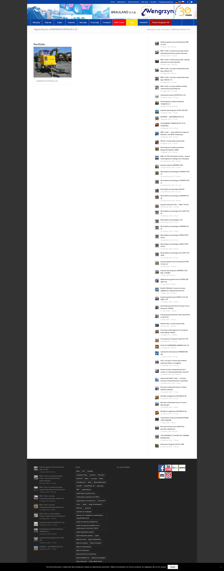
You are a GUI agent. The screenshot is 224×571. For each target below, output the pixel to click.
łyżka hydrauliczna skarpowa (86, 554)
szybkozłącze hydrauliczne (85, 493)
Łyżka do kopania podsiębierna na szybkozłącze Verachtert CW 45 (88, 526)
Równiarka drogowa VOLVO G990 (172, 444)
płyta (89, 482)
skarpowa (100, 486)
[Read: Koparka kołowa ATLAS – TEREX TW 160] (157, 206)
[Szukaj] (188, 22)
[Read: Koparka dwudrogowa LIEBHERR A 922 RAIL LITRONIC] (157, 272)
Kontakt (153, 2)
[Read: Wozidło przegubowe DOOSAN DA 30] (157, 397)
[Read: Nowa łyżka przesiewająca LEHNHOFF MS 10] (157, 173)
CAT (83, 471)
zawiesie (88, 508)
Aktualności (121, 2)
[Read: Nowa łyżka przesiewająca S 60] (157, 221)
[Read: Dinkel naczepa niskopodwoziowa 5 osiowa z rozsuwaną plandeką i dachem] (157, 371)
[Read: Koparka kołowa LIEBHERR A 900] (157, 166)
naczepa (94, 478)
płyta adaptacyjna (100, 482)
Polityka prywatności (166, 2)
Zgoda (172, 567)
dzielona (93, 475)
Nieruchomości (133, 2)
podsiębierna (80, 482)
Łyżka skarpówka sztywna (85, 532)
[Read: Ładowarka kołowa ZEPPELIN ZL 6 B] (157, 96)
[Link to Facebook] (188, 2)
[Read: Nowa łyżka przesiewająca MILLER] (157, 190)
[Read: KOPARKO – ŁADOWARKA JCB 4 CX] (157, 118)
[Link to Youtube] (192, 2)
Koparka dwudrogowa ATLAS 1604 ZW (173, 110)
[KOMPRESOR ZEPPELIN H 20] (53, 62)
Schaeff (78, 486)
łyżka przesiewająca (98, 558)
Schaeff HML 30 (89, 486)
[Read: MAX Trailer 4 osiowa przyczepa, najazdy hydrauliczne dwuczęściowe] (157, 61)
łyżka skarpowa (81, 561)
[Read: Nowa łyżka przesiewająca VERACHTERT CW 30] (157, 236)
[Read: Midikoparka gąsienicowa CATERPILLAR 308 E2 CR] (157, 280)
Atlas (78, 471)
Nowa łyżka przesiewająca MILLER (172, 189)
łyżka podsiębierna (82, 558)
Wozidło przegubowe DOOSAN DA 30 (173, 396)
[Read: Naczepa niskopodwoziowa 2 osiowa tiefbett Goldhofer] (157, 388)
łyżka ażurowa (81, 539)
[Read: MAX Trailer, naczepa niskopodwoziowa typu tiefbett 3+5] (157, 70)
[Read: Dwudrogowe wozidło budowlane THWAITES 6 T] (157, 103)
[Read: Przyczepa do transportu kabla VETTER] (157, 340)
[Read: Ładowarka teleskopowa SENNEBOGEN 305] (157, 353)
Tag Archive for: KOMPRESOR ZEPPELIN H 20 (55, 29)
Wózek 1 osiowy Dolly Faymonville (172, 141)
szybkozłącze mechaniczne (85, 501)
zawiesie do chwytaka (83, 512)
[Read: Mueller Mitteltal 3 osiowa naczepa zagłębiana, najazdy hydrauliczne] (157, 289)
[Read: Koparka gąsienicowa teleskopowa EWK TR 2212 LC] (157, 263)
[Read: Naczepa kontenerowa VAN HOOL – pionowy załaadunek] (157, 428)
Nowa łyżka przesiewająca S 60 (171, 220)
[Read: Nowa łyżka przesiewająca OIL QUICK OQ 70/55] (157, 254)
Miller (87, 478)
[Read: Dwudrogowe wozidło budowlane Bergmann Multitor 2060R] (157, 149)
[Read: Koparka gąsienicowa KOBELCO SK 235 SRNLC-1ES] (157, 298)
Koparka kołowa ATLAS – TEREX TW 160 (174, 205)
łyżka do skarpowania (83, 547)
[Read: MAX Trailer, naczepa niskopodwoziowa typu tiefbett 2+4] (157, 78)
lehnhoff (79, 478)
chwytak (90, 471)
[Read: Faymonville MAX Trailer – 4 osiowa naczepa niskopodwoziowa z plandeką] (157, 379)
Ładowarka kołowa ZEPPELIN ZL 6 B (173, 95)
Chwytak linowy (81, 475)
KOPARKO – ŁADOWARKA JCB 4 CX (172, 117)
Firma (113, 2)
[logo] (152, 11)
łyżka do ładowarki (82, 550)
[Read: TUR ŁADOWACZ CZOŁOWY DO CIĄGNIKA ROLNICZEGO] (157, 437)
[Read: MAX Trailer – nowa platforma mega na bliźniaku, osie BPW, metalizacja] (157, 133)
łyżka (97, 535)
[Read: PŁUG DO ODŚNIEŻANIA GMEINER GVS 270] (157, 346)
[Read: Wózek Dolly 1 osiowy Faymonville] (157, 325)
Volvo (78, 504)
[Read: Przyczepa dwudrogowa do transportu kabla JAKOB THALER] (157, 331)
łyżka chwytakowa (94, 539)
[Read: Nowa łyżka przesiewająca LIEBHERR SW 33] (157, 227)
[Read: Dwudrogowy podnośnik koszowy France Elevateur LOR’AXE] (157, 307)
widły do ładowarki (95, 504)
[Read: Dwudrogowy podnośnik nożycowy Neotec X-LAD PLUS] (157, 316)
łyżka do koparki (95, 543)
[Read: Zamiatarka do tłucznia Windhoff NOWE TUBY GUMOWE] (157, 419)
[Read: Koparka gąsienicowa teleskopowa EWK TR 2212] (157, 43)
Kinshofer (101, 475)
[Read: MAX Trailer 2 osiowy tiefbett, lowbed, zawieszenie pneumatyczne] (157, 87)
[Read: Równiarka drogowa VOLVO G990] (157, 445)
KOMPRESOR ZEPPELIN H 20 (47, 81)
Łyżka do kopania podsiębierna (87, 522)
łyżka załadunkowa (95, 561)
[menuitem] (112, 2)
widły (84, 504)
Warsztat (145, 2)
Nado (101, 478)
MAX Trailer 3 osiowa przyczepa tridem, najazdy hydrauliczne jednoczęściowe (50, 478)
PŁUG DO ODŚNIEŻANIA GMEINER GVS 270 (174, 345)
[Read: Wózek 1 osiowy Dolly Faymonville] (157, 142)
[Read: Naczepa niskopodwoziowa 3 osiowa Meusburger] (157, 404)
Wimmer (79, 508)
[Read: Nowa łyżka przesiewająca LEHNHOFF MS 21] (157, 182)
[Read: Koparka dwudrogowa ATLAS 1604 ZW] (157, 111)
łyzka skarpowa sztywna (84, 535)
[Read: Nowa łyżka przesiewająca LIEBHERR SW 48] (157, 197)
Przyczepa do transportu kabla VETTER (174, 339)
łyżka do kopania (82, 543)
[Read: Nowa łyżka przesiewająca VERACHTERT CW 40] (157, 245)
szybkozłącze (86, 489)
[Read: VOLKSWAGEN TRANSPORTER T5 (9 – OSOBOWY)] (157, 124)
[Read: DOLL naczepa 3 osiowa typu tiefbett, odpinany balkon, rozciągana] (157, 362)
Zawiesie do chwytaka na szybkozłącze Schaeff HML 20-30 (89, 516)
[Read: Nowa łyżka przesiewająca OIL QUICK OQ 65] (157, 212)
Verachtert (101, 501)
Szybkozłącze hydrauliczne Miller (88, 497)
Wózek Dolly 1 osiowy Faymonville (172, 323)
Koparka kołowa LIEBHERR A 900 (171, 165)
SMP (77, 489)
